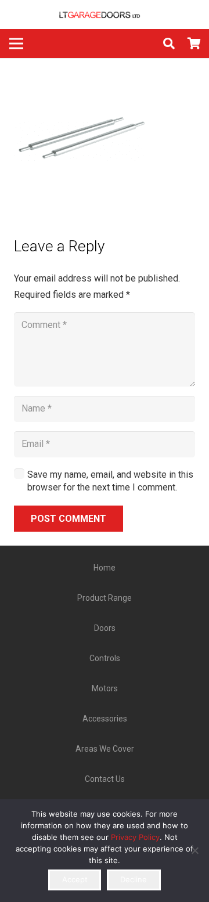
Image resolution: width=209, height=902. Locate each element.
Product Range (104, 597)
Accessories (104, 718)
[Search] (169, 43)
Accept (75, 879)
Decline (133, 879)
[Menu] (16, 43)
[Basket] (194, 43)
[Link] (104, 14)
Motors (105, 688)
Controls (104, 658)
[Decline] (194, 850)
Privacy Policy (135, 837)
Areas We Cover (104, 748)
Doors (105, 628)
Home (104, 567)
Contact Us (105, 779)
